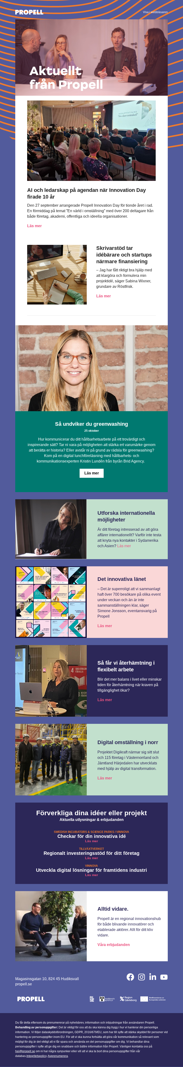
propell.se (23, 984)
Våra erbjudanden (113, 945)
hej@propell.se (25, 1051)
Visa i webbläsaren (155, 12)
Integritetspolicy (36, 1056)
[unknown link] (55, 12)
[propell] (130, 977)
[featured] (164, 977)
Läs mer (34, 226)
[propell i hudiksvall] (153, 977)
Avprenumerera (58, 1056)
